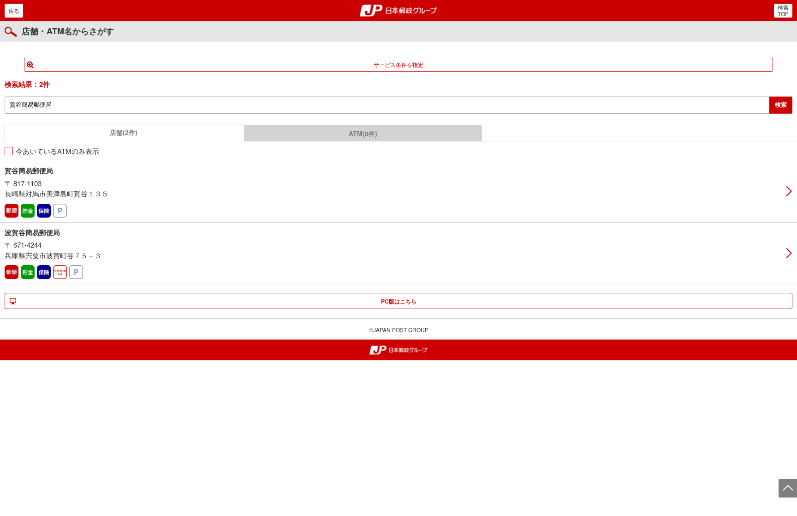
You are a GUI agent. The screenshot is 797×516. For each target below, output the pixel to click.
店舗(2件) (123, 132)
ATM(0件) (363, 133)
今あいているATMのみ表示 (57, 151)
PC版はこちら (398, 301)
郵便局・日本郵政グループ (398, 11)
